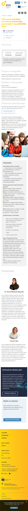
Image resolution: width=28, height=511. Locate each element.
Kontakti (4, 496)
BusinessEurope (5, 453)
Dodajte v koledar (8, 32)
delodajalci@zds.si (11, 470)
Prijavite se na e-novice (12, 419)
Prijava (17, 3)
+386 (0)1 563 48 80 (12, 469)
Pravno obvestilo (7, 498)
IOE (2, 455)
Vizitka (3, 494)
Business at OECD (6, 458)
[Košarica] (22, 2)
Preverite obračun (10, 393)
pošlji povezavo (8, 112)
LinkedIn (4, 473)
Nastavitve (14, 507)
